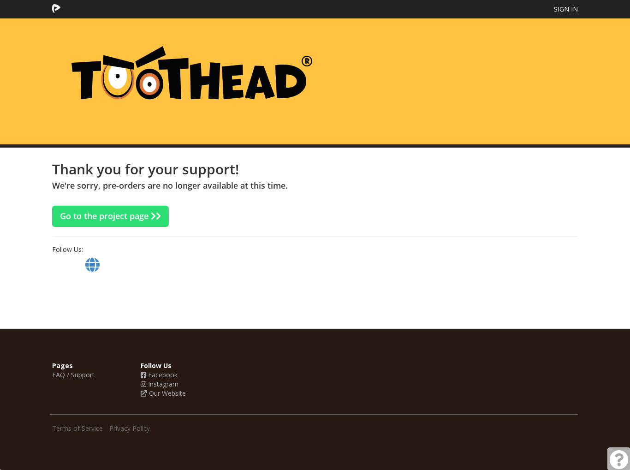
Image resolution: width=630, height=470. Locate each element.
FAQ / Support (73, 374)
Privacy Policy (129, 428)
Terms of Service (77, 428)
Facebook (162, 374)
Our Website (166, 393)
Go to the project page (105, 215)
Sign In (566, 9)
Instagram (162, 384)
